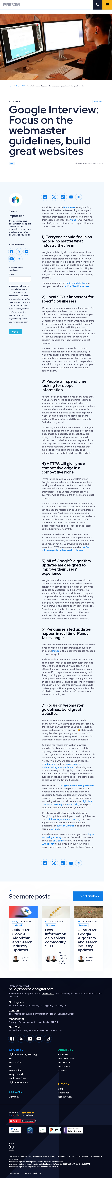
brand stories (49, 764)
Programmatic (16, 1074)
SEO (23, 86)
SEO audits (59, 841)
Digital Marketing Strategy (23, 1054)
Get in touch (65, 1097)
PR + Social (15, 1062)
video (73, 220)
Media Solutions (17, 1078)
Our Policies (14, 1173)
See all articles (88, 896)
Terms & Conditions (32, 1173)
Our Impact (64, 1066)
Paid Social (15, 1070)
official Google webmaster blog (63, 819)
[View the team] (20, 200)
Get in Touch (48, 993)
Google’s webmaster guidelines (77, 785)
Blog (17, 86)
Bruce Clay (69, 207)
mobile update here (76, 283)
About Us (63, 1054)
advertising (73, 804)
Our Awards (64, 1062)
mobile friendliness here (76, 286)
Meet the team (66, 1058)
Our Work (14, 1097)
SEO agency (48, 844)
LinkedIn (70, 826)
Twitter (61, 826)
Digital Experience (18, 1082)
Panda (55, 651)
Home (11, 86)
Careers (62, 1070)
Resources (63, 1093)
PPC (11, 1066)
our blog (54, 829)
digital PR (87, 801)
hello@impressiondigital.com (31, 989)
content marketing (52, 804)
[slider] (28, 1112)
